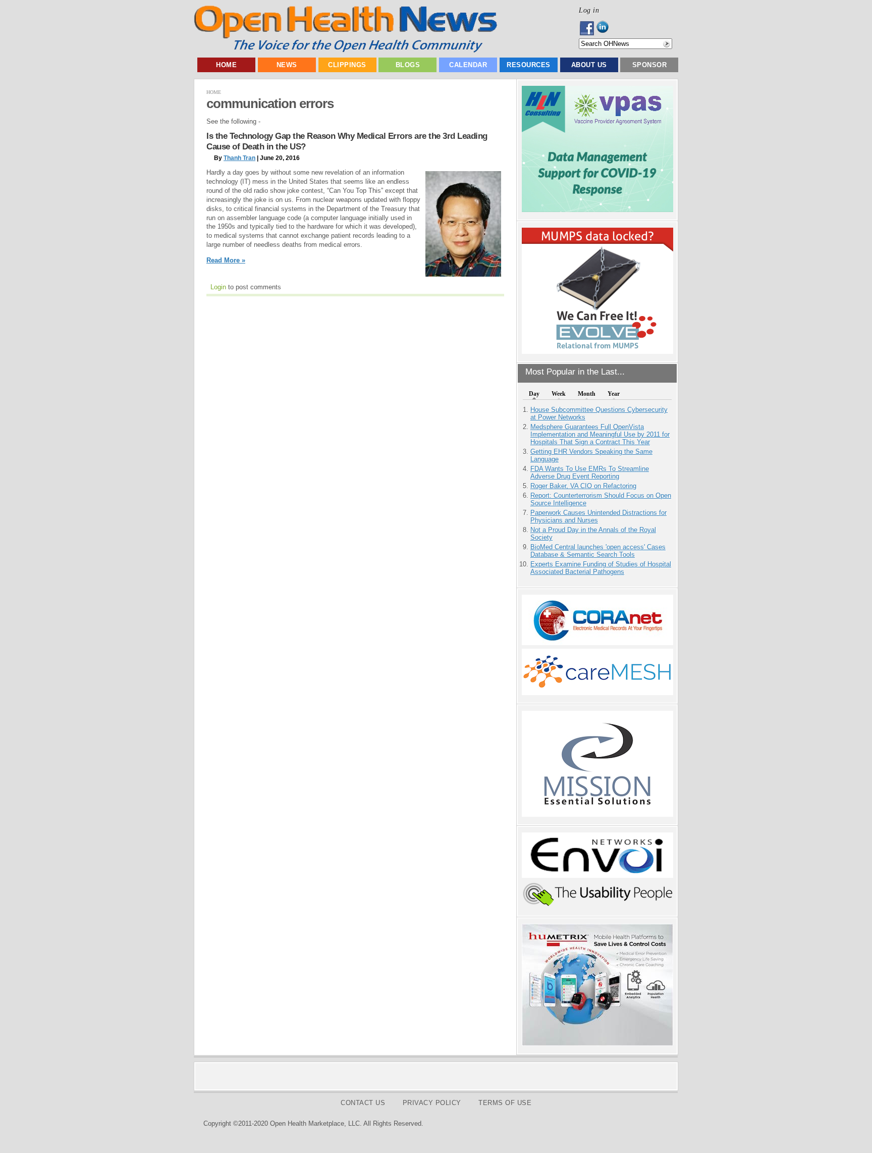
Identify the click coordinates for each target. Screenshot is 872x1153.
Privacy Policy (432, 1103)
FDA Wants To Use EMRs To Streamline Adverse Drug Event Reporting (589, 472)
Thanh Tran (239, 158)
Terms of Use (504, 1103)
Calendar (468, 65)
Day (534, 393)
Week (559, 393)
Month (586, 393)
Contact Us (363, 1103)
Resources (529, 65)
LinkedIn (605, 28)
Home (226, 65)
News (287, 65)
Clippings (347, 65)
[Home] (345, 50)
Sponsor (649, 65)
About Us (589, 65)
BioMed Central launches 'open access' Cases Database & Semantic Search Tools (598, 550)
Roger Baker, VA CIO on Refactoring (583, 486)
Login (218, 287)
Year (614, 393)
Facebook (587, 28)
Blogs (408, 65)
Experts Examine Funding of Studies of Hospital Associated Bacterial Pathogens (600, 567)
